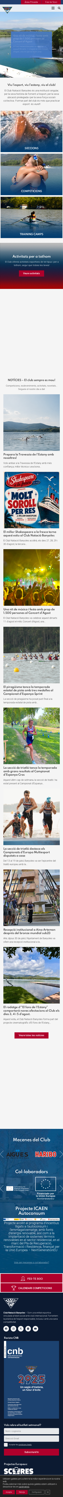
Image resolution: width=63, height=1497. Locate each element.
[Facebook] (6, 1329)
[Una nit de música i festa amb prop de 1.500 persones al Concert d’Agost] (31, 550)
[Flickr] (28, 1329)
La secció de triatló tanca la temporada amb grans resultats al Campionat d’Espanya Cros (30, 771)
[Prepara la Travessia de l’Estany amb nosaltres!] (31, 396)
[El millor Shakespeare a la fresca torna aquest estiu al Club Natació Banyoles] (31, 473)
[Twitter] (21, 1329)
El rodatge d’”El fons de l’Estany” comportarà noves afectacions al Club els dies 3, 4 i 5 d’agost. (31, 1011)
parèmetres (24, 1487)
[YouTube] (35, 1329)
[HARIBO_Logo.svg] (46, 1154)
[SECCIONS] (31, 131)
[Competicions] (31, 174)
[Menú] (53, 8)
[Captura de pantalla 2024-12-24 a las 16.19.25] (31, 1380)
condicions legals (25, 1445)
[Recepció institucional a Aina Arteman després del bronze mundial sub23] (31, 871)
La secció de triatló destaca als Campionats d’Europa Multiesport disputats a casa (26, 852)
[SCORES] (32, 1472)
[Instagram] (13, 1329)
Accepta (9, 1492)
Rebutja (22, 1492)
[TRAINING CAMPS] (31, 217)
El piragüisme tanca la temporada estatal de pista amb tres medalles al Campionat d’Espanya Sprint (28, 691)
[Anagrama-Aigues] (17, 1154)
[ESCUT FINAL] (7, 8)
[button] (59, 8)
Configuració (36, 1492)
